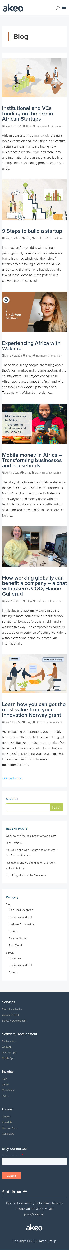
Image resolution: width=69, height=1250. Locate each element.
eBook (10, 952)
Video (5, 1096)
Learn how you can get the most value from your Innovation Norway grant (34, 709)
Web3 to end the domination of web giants (31, 835)
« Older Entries (12, 778)
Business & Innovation (49, 126)
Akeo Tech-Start (10, 1015)
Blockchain (15, 958)
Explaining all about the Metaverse (26, 875)
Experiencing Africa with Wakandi (31, 346)
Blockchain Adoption (21, 910)
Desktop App (9, 1052)
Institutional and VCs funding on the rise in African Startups (27, 113)
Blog (29, 126)
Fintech (13, 931)
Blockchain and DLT (20, 917)
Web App (7, 1046)
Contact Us (8, 1133)
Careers (6, 1116)
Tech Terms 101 (14, 843)
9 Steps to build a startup (32, 231)
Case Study (8, 1090)
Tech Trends (16, 945)
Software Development (14, 1020)
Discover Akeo (9, 1128)
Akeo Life (7, 1122)
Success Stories (18, 938)
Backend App (9, 1041)
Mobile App (8, 1058)
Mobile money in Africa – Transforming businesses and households (32, 460)
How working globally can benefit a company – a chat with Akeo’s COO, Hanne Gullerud (34, 586)
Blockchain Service (12, 1009)
